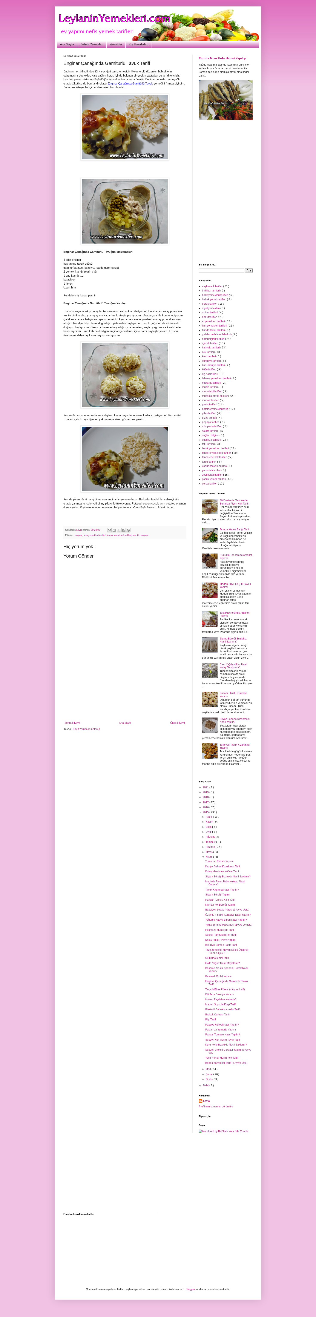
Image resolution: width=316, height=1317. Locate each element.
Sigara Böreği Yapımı (217, 894)
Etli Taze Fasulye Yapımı (219, 994)
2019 (206, 792)
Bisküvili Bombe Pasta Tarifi (221, 944)
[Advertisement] (124, 686)
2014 (206, 1085)
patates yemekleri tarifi (215, 409)
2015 (206, 812)
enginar (78, 535)
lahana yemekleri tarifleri (217, 378)
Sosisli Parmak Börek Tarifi (220, 934)
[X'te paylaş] (119, 530)
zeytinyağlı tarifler (212, 474)
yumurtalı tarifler (211, 470)
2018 (206, 797)
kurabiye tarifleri (211, 360)
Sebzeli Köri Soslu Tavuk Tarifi (223, 1039)
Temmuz (211, 841)
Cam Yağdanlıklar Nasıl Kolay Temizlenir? (233, 666)
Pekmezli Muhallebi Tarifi (220, 929)
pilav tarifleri (209, 413)
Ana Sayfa (67, 44)
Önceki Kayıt (177, 722)
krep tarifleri (209, 356)
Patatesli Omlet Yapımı (218, 976)
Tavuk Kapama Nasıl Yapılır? (222, 889)
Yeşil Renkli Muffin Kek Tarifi (221, 1057)
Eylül (209, 831)
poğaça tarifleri (211, 422)
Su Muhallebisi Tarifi (217, 958)
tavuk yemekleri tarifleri (119, 535)
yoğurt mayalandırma (214, 466)
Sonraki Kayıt (72, 722)
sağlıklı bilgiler (210, 435)
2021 (206, 787)
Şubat (209, 1074)
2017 (206, 802)
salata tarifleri (210, 430)
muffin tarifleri (210, 387)
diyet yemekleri (211, 308)
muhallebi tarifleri (212, 391)
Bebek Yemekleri (91, 44)
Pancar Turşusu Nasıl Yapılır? (222, 1034)
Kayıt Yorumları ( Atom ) (86, 729)
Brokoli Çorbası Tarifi (217, 1014)
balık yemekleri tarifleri (215, 295)
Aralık (209, 816)
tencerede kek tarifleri (215, 457)
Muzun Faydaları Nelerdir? (220, 999)
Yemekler (116, 44)
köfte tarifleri (209, 369)
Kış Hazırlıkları (139, 44)
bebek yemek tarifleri (214, 299)
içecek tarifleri (210, 343)
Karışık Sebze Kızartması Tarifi (223, 866)
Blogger (190, 1289)
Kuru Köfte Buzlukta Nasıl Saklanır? (226, 1044)
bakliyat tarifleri (211, 290)
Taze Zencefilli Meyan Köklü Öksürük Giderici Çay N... (226, 951)
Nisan (209, 857)
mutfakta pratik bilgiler (215, 395)
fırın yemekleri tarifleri (95, 535)
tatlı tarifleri (208, 444)
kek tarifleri (208, 352)
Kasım (210, 821)
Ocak (209, 1079)
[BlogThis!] (114, 530)
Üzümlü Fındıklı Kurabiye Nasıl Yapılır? (228, 914)
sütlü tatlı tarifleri (212, 439)
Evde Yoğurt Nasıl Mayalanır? (222, 963)
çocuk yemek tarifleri (214, 479)
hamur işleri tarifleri (213, 338)
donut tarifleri (210, 317)
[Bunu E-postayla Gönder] (109, 530)
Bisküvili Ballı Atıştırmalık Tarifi (222, 1009)
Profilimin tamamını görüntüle (216, 1106)
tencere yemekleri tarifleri (217, 452)
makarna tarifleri (212, 382)
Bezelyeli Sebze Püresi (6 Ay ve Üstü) (227, 909)
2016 (206, 807)
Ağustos (211, 836)
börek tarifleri (210, 303)
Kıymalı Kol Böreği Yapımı (220, 904)
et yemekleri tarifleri (213, 321)
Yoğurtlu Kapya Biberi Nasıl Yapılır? (226, 919)
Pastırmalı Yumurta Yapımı (220, 1029)
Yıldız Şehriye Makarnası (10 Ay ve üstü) (228, 924)
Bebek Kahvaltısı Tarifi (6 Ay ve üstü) (226, 1062)
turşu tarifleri (209, 461)
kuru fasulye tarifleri (213, 365)
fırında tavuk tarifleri (213, 330)
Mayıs (209, 852)
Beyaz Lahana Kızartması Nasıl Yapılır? (235, 721)
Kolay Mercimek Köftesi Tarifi (222, 871)
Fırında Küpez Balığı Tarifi (235, 529)
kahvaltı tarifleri (211, 347)
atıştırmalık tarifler (212, 286)
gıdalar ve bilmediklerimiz (217, 334)
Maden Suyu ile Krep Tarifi (220, 1004)
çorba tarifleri (210, 483)
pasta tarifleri (210, 404)
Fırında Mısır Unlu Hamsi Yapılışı (222, 58)
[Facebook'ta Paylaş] (123, 530)
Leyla (206, 1100)
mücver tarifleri (211, 400)
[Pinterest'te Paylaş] (128, 530)
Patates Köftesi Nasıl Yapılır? (222, 1024)
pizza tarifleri (210, 417)
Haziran (211, 846)
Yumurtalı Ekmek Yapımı (219, 861)
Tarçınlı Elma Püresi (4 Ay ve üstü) (225, 989)
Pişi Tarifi (210, 1019)
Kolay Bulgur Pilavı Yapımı (220, 939)
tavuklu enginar (141, 535)
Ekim (209, 826)
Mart (209, 1069)
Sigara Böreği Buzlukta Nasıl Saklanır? (233, 640)
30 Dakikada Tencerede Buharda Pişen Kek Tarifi (234, 502)
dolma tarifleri (210, 312)
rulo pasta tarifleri (212, 426)
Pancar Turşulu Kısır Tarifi (220, 899)
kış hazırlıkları (210, 374)
